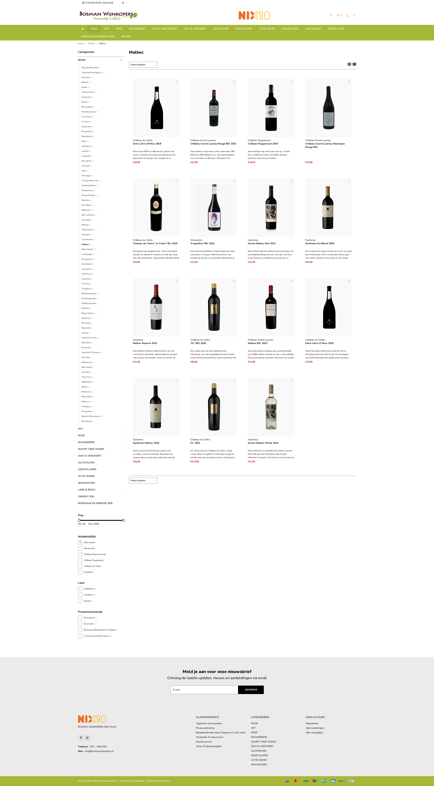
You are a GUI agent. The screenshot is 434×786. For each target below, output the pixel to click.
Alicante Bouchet (91, 67)
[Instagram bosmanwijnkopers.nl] (87, 738)
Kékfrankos (88, 381)
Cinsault (87, 165)
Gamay (87, 332)
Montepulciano (90, 111)
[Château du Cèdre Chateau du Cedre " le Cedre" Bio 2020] (156, 207)
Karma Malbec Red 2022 (261, 243)
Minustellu (88, 396)
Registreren (312, 723)
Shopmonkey (163, 780)
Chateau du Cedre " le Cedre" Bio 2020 (155, 243)
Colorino (87, 283)
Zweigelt (87, 219)
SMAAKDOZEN (290, 28)
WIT (106, 28)
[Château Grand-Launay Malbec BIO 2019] (271, 307)
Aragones (88, 126)
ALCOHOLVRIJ (221, 28)
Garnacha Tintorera (92, 352)
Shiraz (86, 386)
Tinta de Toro (89, 92)
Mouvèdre (88, 160)
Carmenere (88, 239)
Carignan (87, 155)
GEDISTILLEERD (243, 28)
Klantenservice (204, 741)
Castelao (87, 406)
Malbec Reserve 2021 (145, 343)
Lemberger (88, 254)
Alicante (87, 357)
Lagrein (86, 151)
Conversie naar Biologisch (98, 636)
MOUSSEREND (137, 28)
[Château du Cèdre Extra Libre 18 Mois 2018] (156, 108)
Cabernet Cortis (91, 337)
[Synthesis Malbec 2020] (156, 407)
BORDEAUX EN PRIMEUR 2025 (98, 36)
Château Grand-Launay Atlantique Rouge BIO (325, 145)
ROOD (94, 28)
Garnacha (87, 97)
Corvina (87, 121)
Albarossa (88, 362)
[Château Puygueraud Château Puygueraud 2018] (271, 108)
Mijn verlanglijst (314, 732)
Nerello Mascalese (92, 416)
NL (123, 2)
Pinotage (87, 175)
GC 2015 (195, 443)
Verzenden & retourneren (209, 737)
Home (81, 43)
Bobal (86, 101)
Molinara (87, 322)
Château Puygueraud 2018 (263, 143)
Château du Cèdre (92, 566)
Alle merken (89, 542)
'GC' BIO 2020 (198, 343)
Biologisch (90, 617)
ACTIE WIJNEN (267, 28)
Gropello (87, 234)
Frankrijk (89, 594)
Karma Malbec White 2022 (263, 443)
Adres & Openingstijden (209, 746)
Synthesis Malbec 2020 (146, 443)
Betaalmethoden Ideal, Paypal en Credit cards (220, 732)
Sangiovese (89, 190)
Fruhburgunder (90, 298)
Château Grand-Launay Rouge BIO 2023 (213, 143)
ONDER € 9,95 (336, 28)
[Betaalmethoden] (287, 781)
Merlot (87, 82)
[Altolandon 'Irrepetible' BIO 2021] (213, 207)
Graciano (87, 77)
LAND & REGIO (313, 28)
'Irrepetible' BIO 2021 (202, 243)
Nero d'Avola (89, 214)
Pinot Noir (88, 205)
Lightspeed (138, 780)
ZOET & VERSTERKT (195, 28)
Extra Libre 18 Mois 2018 (147, 143)
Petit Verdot (89, 249)
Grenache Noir (90, 195)
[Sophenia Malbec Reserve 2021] (156, 307)
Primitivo (87, 308)
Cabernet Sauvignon (93, 72)
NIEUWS (126, 36)
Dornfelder (88, 264)
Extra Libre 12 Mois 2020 (319, 343)
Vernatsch (88, 146)
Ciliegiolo (88, 288)
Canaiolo (87, 278)
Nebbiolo (87, 209)
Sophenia (88, 572)
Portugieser (88, 259)
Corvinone (88, 116)
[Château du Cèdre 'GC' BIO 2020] (213, 307)
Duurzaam (90, 623)
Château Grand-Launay (95, 554)
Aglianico (87, 318)
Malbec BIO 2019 (257, 343)
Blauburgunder (90, 293)
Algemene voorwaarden (209, 723)
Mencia (86, 224)
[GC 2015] (213, 407)
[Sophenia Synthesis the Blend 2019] (328, 207)
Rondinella (88, 131)
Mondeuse (88, 421)
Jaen (85, 170)
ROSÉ (119, 28)
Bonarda (87, 347)
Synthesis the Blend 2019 (319, 243)
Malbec (102, 43)
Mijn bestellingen (315, 728)
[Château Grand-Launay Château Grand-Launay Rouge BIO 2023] (213, 108)
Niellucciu (88, 391)
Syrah (86, 87)
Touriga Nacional (92, 180)
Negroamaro (89, 313)
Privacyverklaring (205, 728)
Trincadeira (88, 411)
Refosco (87, 401)
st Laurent (88, 268)
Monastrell (88, 106)
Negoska (87, 327)
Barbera (87, 200)
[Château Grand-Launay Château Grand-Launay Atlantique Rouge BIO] (328, 108)
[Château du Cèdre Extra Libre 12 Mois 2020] (328, 307)
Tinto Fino (88, 376)
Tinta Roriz (88, 273)
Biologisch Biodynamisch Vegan (101, 629)
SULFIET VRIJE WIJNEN (164, 28)
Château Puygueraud (94, 560)
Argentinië (90, 588)
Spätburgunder (90, 303)
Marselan (87, 342)
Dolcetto (87, 372)
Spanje (88, 601)
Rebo (85, 141)
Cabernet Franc (91, 185)
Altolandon (89, 548)
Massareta (88, 367)
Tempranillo (89, 229)
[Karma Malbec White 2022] (271, 407)
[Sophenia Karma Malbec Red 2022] (271, 207)
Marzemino (88, 136)
